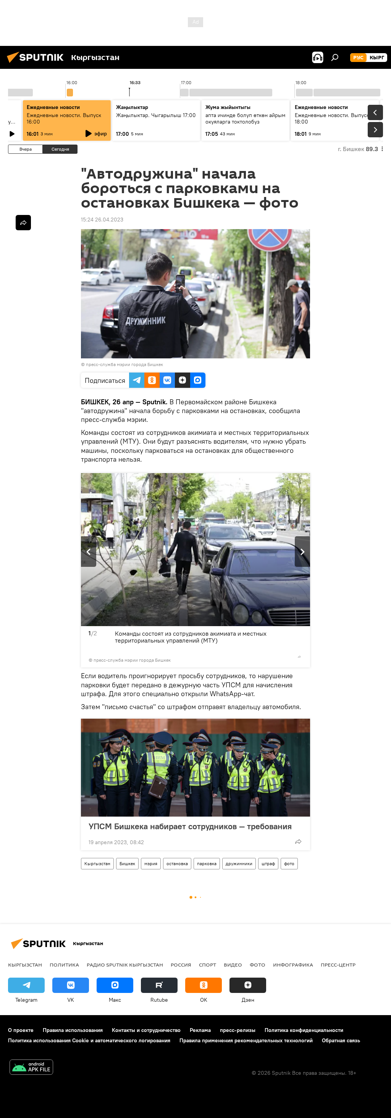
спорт (207, 964)
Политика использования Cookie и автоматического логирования (89, 1040)
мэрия (150, 863)
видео (233, 964)
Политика (64, 964)
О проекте (21, 1030)
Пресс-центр (338, 964)
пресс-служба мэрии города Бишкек (124, 364)
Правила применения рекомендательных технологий (246, 1040)
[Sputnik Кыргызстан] (37, 63)
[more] (299, 657)
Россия (181, 964)
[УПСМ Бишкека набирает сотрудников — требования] (195, 768)
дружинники (239, 863)
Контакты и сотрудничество (146, 1030)
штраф (268, 863)
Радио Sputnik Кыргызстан (125, 964)
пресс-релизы (237, 1030)
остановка (177, 863)
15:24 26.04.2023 (102, 219)
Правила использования (73, 1030)
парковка (207, 863)
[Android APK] (31, 1068)
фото (289, 863)
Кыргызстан (97, 863)
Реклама (200, 1030)
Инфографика (293, 964)
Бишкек (127, 863)
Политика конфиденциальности (304, 1030)
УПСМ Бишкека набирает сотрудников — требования (190, 826)
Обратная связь (341, 1040)
